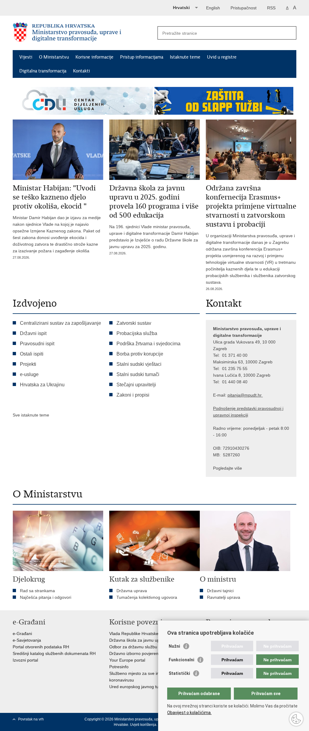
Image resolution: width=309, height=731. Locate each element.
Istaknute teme (185, 57)
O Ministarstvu (54, 57)
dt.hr (257, 395)
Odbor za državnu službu (133, 646)
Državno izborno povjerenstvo (137, 653)
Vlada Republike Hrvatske (133, 633)
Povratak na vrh (31, 719)
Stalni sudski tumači (137, 374)
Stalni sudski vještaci (139, 364)
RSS (271, 7)
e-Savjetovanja (27, 640)
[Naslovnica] (83, 33)
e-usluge (29, 374)
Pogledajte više (227, 468)
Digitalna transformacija (42, 71)
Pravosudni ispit (37, 343)
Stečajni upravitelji (136, 384)
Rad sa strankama (37, 590)
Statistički (179, 673)
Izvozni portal (25, 660)
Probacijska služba (136, 333)
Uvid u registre (222, 57)
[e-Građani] (38, 7)
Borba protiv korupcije (139, 353)
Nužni (174, 646)
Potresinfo (119, 666)
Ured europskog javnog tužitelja (139, 686)
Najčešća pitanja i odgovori (45, 597)
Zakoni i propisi (132, 394)
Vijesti (25, 57)
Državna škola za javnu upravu (138, 640)
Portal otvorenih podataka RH (41, 646)
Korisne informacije (94, 57)
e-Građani (22, 633)
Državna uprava (131, 590)
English (213, 7)
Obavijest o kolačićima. (189, 712)
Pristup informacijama (141, 57)
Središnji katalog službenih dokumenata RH (54, 653)
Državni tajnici (220, 590)
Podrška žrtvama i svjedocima (148, 343)
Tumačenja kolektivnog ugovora (146, 597)
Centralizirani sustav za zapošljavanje (60, 323)
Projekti (28, 364)
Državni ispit (33, 333)
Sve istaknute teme (31, 415)
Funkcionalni (181, 659)
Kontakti (81, 71)
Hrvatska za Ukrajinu (42, 384)
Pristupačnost (243, 7)
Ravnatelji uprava (223, 597)
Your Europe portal (127, 660)
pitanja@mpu (240, 395)
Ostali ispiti (31, 353)
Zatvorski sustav (133, 323)
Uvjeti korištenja (143, 725)
